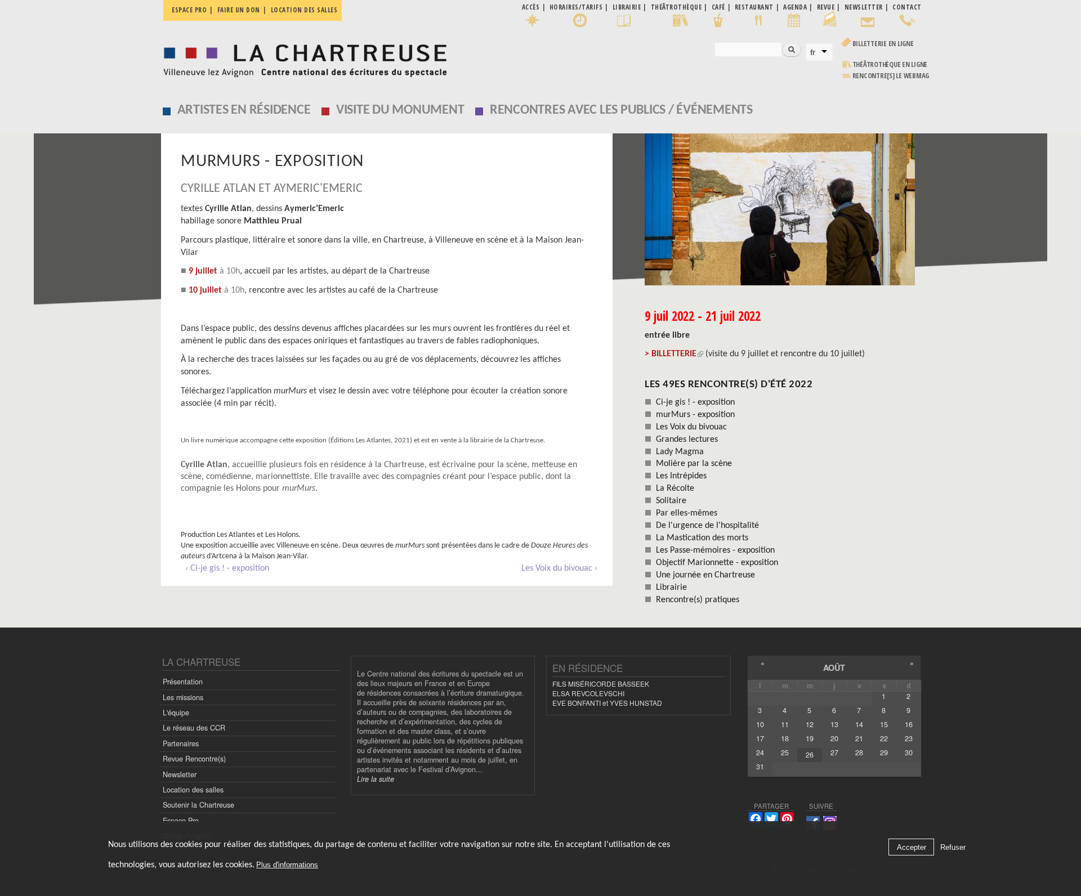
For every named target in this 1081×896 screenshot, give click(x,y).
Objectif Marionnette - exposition (717, 562)
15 (884, 724)
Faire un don (238, 10)
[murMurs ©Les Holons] (783, 209)
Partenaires (181, 743)
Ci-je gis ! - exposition (695, 402)
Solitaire (671, 500)
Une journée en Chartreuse (705, 575)
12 (810, 724)
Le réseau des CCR (194, 728)
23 (909, 738)
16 (909, 724)
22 (884, 738)
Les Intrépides (681, 476)
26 (810, 755)
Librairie (671, 587)
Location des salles (304, 10)
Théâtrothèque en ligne (890, 64)
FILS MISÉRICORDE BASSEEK (600, 683)
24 (760, 752)
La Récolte (675, 488)
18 (785, 738)
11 (785, 724)
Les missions (183, 697)
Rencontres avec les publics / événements (621, 110)
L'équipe (176, 712)
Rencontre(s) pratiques (697, 599)
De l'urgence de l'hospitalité (707, 525)
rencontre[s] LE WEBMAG (891, 75)
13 (834, 724)
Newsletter (179, 774)
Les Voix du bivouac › (559, 568)
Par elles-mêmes (686, 513)
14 (859, 724)
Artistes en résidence (244, 110)
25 (785, 752)
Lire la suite (375, 779)
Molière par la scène (694, 463)
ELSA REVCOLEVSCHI (588, 693)
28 (859, 752)
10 (760, 724)
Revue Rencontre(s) (194, 759)
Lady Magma (680, 451)
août (834, 667)
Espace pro (189, 10)
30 (909, 752)
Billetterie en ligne (883, 43)
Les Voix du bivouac (691, 427)
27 (834, 752)
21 (859, 738)
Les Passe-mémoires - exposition (715, 550)
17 (760, 738)
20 (834, 738)
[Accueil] (302, 58)
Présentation (183, 682)
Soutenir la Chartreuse (198, 805)
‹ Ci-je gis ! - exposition (227, 568)
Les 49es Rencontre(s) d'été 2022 (728, 384)
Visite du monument (400, 110)
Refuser (953, 847)
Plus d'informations (287, 865)
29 (884, 752)
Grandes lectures (687, 439)
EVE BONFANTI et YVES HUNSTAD (607, 702)
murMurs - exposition (695, 414)
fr (812, 52)
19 (810, 738)
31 (760, 766)
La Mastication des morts (702, 538)
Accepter (911, 847)
